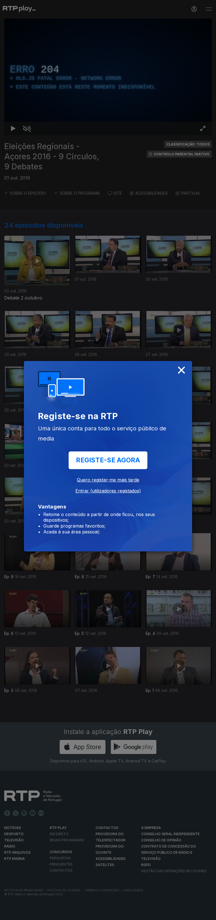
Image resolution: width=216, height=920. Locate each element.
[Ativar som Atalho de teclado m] (22, 913)
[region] (108, 460)
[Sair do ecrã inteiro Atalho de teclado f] (207, 913)
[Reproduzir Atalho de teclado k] (9, 913)
